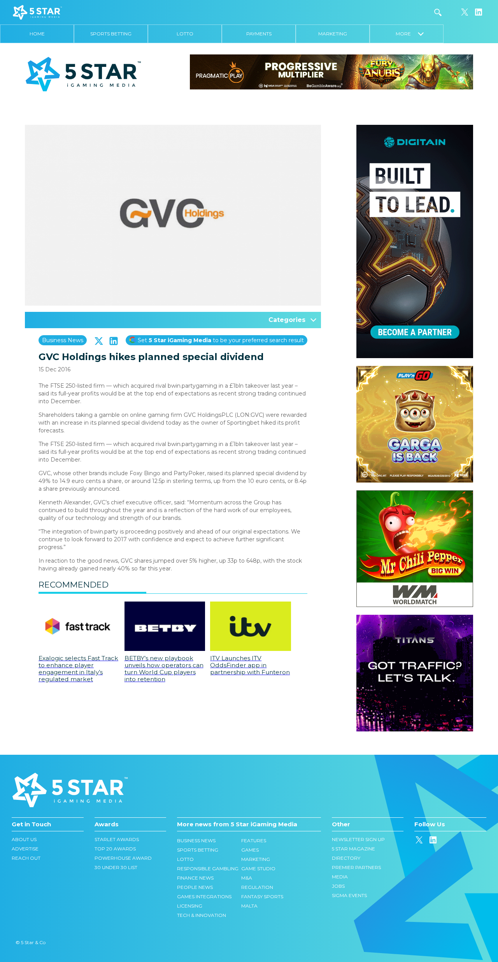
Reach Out (26, 858)
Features (253, 840)
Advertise (25, 849)
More (407, 34)
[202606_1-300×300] (414, 494)
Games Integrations (204, 896)
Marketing (332, 34)
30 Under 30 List (116, 867)
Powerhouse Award (123, 858)
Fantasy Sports (262, 896)
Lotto (185, 34)
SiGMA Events (349, 895)
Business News (62, 340)
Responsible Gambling (207, 868)
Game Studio (258, 868)
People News (195, 887)
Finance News (195, 878)
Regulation (257, 887)
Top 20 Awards (115, 849)
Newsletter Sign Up (358, 839)
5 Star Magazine (353, 849)
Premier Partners (356, 867)
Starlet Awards (117, 839)
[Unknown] (331, 71)
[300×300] (414, 369)
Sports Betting (111, 34)
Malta (249, 906)
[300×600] (414, 128)
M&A (246, 878)
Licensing (189, 906)
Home (37, 34)
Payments (259, 34)
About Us (24, 839)
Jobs (338, 886)
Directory (346, 858)
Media (340, 877)
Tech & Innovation (201, 915)
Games (250, 850)
